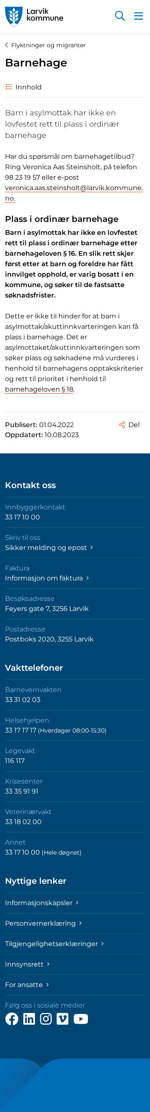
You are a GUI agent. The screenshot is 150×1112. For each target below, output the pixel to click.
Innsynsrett (25, 964)
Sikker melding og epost (47, 548)
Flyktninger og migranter (48, 45)
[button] (120, 17)
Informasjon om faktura (45, 578)
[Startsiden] (34, 17)
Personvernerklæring (41, 923)
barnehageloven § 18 (39, 389)
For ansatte (25, 985)
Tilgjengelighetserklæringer (52, 944)
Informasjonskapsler (39, 903)
